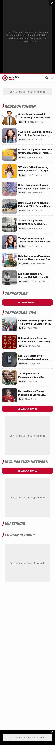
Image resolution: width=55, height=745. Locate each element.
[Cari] (47, 78)
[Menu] (52, 78)
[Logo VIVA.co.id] (10, 78)
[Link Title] (9, 118)
